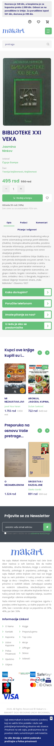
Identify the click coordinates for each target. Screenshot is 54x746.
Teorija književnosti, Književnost (19, 171)
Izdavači (26, 658)
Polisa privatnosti (10, 652)
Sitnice (25, 653)
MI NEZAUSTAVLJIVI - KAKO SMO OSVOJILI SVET (14, 400)
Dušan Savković (36, 406)
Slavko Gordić (34, 489)
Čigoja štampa (10, 162)
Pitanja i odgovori (27, 229)
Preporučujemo (28, 631)
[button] (40, 352)
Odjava (8, 664)
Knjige (25, 626)
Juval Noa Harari (12, 406)
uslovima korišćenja (40, 533)
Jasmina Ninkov (9, 149)
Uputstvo (9, 659)
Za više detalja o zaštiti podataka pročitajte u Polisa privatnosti (22, 739)
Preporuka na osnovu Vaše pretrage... (17, 430)
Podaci (23, 222)
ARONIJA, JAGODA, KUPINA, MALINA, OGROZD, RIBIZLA (39, 400)
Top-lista (27, 637)
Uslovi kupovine (9, 644)
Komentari (41, 222)
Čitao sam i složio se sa (28, 533)
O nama (9, 626)
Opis (9, 222)
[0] (47, 22)
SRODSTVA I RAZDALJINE (35, 483)
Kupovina (9, 637)
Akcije (25, 642)
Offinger (26, 647)
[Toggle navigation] (48, 31)
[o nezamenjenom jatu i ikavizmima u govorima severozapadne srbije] (15, 463)
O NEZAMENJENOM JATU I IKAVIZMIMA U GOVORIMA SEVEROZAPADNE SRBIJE (14, 483)
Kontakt (9, 631)
